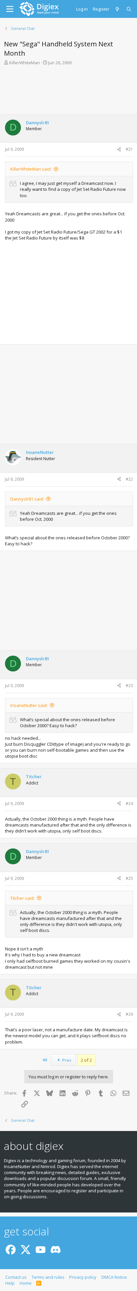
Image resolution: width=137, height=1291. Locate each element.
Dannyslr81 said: (27, 499)
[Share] (119, 149)
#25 (129, 878)
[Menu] (10, 9)
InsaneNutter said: (29, 705)
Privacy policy (82, 1277)
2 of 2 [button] (86, 1060)
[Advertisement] (68, 89)
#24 (129, 803)
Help (10, 1283)
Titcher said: (22, 898)
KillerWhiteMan (24, 63)
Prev (66, 1060)
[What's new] (118, 9)
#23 (129, 685)
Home (26, 1283)
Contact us (16, 1277)
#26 (129, 1014)
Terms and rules (48, 1277)
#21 (129, 149)
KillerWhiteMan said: (31, 169)
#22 (129, 479)
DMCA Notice (114, 1277)
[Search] (129, 9)
